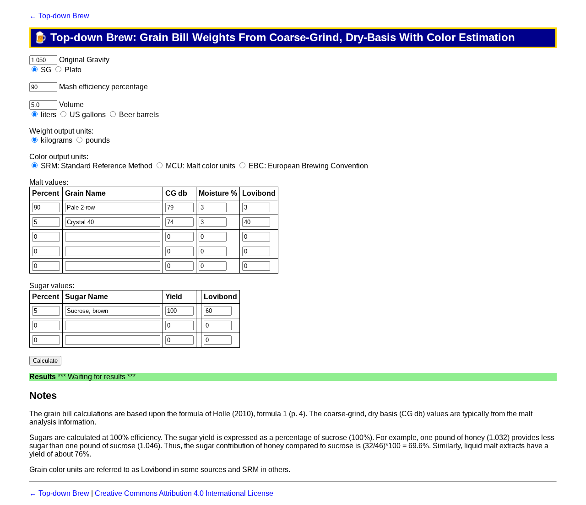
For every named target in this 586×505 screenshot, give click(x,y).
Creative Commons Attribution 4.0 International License (184, 493)
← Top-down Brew (59, 16)
